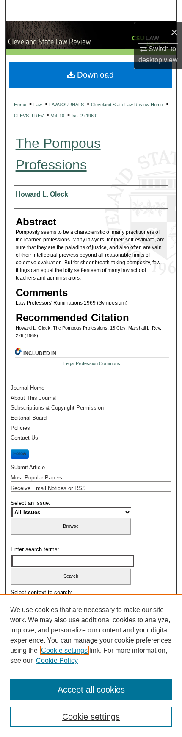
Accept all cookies (91, 689)
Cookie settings (64, 650)
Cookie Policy (57, 660)
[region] (91, 665)
